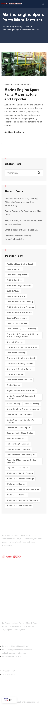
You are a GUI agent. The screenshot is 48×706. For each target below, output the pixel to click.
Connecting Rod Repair (14, 601)
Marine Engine (10, 593)
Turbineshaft (10, 597)
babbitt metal (13, 291)
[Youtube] (15, 689)
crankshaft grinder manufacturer (22, 347)
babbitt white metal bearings (20, 307)
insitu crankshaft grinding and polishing (21, 397)
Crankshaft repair (15, 374)
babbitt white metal (16, 296)
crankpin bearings (15, 342)
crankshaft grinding (16, 352)
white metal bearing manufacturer (23, 489)
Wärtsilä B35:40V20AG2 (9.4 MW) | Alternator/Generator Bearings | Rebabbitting (21, 202)
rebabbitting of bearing (18, 444)
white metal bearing (16, 484)
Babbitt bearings (14, 280)
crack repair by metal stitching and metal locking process (23, 335)
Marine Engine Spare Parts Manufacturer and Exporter (21, 94)
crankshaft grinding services (20, 369)
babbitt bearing (14, 269)
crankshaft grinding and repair (21, 358)
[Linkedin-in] (20, 689)
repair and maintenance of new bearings (21, 461)
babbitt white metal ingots (19, 312)
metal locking (13, 403)
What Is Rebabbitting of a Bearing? (21, 230)
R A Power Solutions (13, 572)
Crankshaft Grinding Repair (16, 576)
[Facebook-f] (4, 689)
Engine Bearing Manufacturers (21, 390)
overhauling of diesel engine (20, 433)
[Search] (39, 172)
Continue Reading (13, 132)
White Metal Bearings (16, 495)
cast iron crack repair (17, 323)
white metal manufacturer (19, 505)
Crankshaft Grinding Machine (17, 580)
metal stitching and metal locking (23, 409)
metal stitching (32, 403)
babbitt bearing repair (17, 274)
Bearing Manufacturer (17, 318)
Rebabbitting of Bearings (18, 449)
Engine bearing (14, 385)
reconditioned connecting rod (21, 454)
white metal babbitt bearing (20, 473)
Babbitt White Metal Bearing (20, 302)
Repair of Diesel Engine (17, 468)
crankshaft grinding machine (20, 363)
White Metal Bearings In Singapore (22, 500)
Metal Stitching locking (14, 584)
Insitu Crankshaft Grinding (15, 589)
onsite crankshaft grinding (19, 414)
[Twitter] (10, 689)
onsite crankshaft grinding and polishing (21, 421)
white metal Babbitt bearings (20, 478)
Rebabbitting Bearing (16, 438)
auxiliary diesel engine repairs (20, 264)
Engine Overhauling (12, 606)
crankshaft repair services (19, 379)
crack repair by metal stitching (21, 329)
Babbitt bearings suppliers (19, 285)
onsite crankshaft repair (18, 427)
